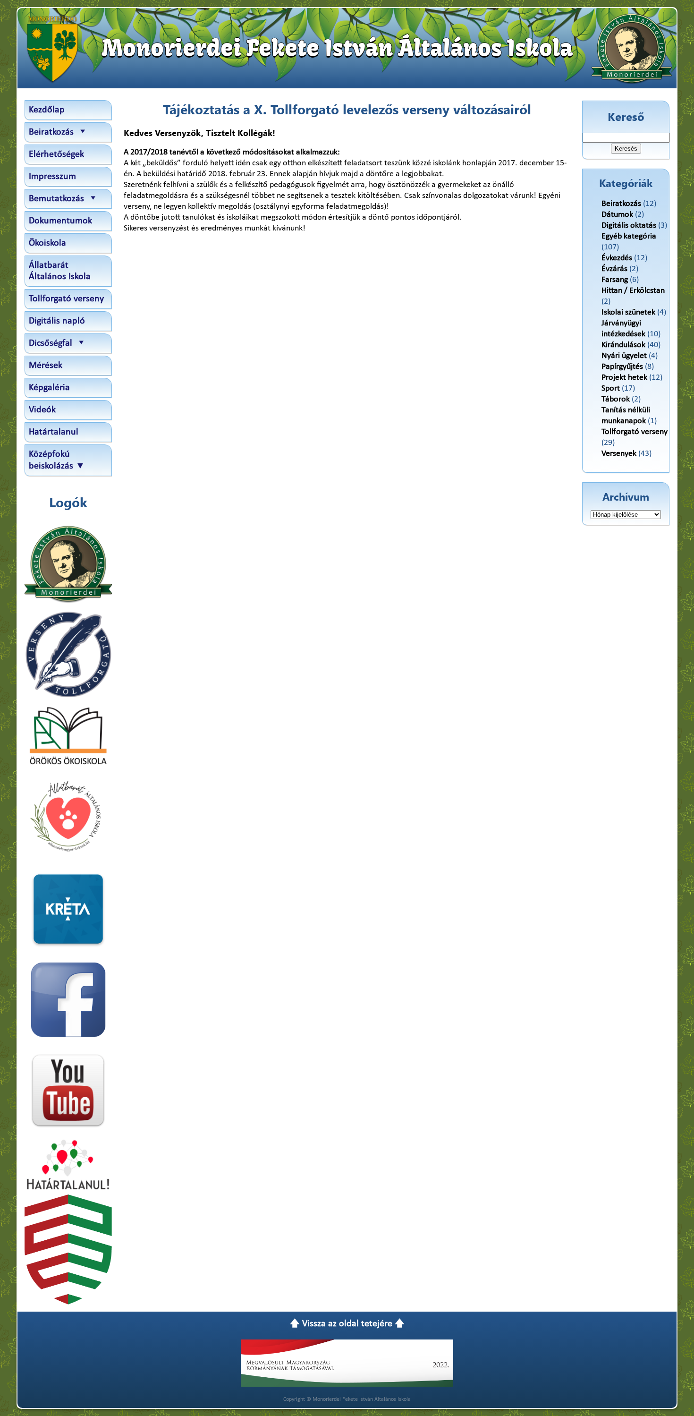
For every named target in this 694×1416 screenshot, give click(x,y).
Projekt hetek (624, 377)
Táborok (615, 399)
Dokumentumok (60, 221)
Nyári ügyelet (624, 355)
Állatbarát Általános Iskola (60, 271)
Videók (42, 410)
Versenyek (618, 453)
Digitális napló (57, 321)
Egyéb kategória (628, 236)
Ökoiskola (47, 243)
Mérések (45, 365)
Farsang (614, 279)
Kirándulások (623, 345)
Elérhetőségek (56, 154)
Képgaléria (49, 387)
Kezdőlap (47, 110)
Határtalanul (53, 432)
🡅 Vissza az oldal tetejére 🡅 (347, 1324)
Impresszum (52, 176)
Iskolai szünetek (628, 312)
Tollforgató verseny (66, 299)
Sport (610, 388)
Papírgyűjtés (622, 366)
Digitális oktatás (628, 225)
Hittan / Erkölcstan (633, 290)
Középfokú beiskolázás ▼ (57, 460)
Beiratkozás (621, 203)
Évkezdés (616, 258)
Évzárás (614, 268)
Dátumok (617, 214)
